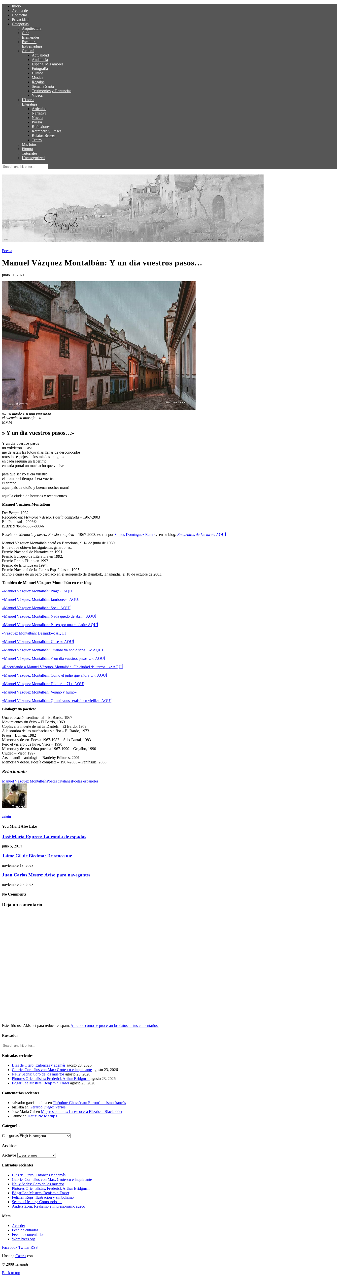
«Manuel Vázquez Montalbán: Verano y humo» (39, 692)
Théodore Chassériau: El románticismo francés (89, 1103)
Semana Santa (43, 86)
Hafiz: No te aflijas (42, 1116)
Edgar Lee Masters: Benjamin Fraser (40, 1083)
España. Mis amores (47, 64)
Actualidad (40, 55)
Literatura (29, 104)
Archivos (9, 1155)
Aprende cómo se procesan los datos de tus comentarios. (114, 1025)
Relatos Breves (43, 135)
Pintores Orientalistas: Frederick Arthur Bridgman (51, 1078)
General (28, 51)
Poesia (37, 122)
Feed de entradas (25, 1230)
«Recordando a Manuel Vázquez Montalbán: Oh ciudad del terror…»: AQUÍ (62, 667)
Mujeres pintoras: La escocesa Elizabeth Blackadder (81, 1111)
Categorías (20, 24)
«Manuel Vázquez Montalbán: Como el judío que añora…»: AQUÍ (54, 675)
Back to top (11, 1273)
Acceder (18, 1225)
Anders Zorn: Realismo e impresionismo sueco (48, 1206)
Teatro (37, 140)
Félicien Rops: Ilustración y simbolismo (43, 1197)
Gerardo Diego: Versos (48, 1107)
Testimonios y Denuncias (51, 91)
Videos (37, 95)
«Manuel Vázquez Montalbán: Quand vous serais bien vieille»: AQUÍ (56, 700)
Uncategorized (33, 158)
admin (6, 816)
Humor (37, 73)
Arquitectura (31, 28)
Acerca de (20, 10)
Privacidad (20, 19)
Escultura (29, 42)
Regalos (38, 82)
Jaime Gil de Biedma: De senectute (37, 855)
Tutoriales (29, 153)
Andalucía (40, 60)
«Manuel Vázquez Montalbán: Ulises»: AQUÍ (38, 641)
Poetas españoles (85, 781)
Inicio (16, 6)
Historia (28, 100)
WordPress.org (23, 1239)
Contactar (19, 15)
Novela (37, 118)
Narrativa (39, 113)
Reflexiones (41, 126)
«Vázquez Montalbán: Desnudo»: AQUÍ (34, 633)
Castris (20, 1256)
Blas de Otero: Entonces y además (39, 1065)
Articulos (39, 109)
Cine (25, 33)
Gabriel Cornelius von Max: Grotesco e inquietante (52, 1070)
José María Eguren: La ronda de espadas (44, 836)
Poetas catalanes (59, 781)
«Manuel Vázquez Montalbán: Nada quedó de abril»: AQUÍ (49, 616)
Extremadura (32, 46)
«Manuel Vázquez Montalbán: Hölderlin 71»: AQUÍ (43, 684)
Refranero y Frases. (47, 131)
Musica (37, 77)
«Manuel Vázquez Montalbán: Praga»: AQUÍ (37, 591)
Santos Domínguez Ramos (135, 534)
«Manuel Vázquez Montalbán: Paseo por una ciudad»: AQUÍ (50, 625)
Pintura (27, 149)
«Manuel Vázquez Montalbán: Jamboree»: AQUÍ (40, 599)
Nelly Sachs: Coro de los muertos (38, 1074)
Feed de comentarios (28, 1234)
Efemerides (30, 37)
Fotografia (40, 68)
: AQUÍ (201, 534)
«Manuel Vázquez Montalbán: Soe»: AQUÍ (36, 608)
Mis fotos (29, 144)
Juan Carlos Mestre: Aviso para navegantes (46, 874)
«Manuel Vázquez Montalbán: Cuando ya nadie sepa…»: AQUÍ (52, 650)
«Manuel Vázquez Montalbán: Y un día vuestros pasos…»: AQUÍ (53, 658)
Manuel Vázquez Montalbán (24, 781)
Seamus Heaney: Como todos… (37, 1202)
